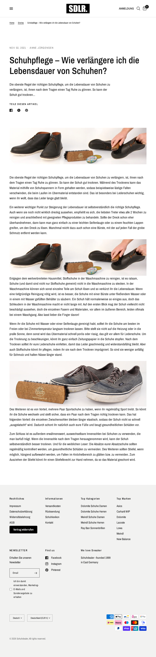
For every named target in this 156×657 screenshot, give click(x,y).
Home (12, 22)
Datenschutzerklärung (21, 511)
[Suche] (138, 8)
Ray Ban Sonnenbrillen (93, 528)
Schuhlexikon (52, 517)
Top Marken (124, 498)
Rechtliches (17, 498)
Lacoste (121, 522)
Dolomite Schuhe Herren (94, 511)
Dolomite (121, 517)
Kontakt (49, 522)
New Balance (124, 539)
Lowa (119, 528)
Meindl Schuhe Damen (93, 517)
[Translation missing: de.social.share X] (19, 110)
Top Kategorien (90, 498)
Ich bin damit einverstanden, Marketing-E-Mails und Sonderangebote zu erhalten (26, 589)
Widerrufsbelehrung (20, 517)
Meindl (120, 533)
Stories (21, 22)
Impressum (15, 506)
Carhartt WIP (123, 511)
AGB (12, 522)
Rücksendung (52, 511)
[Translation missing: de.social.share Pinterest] (27, 110)
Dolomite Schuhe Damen (94, 506)
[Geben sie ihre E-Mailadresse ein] (36, 573)
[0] (144, 8)
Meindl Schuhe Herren (92, 522)
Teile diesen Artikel (24, 104)
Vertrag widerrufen (23, 529)
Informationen (54, 498)
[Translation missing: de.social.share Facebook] (12, 110)
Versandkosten (53, 506)
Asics (119, 506)
